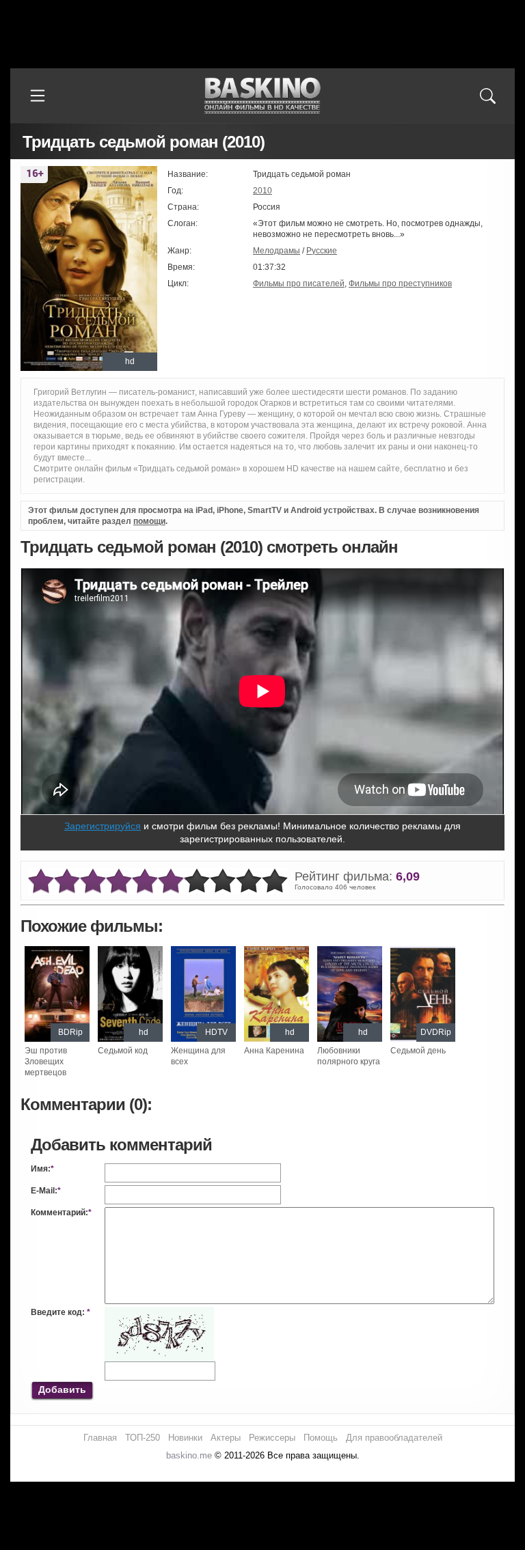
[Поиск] (487, 95)
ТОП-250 (142, 1438)
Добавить (62, 1389)
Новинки (185, 1438)
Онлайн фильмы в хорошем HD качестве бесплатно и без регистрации (262, 96)
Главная (100, 1438)
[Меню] (37, 95)
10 (275, 881)
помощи (149, 521)
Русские (321, 250)
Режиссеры (272, 1438)
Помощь (321, 1438)
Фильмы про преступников (400, 283)
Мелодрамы (276, 250)
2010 (262, 190)
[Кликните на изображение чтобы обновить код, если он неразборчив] (159, 1312)
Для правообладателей (394, 1438)
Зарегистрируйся (102, 825)
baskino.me (189, 1455)
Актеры (226, 1438)
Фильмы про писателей (299, 283)
